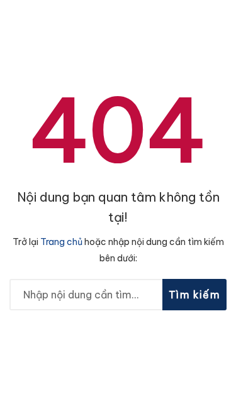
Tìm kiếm (194, 294)
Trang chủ (61, 242)
